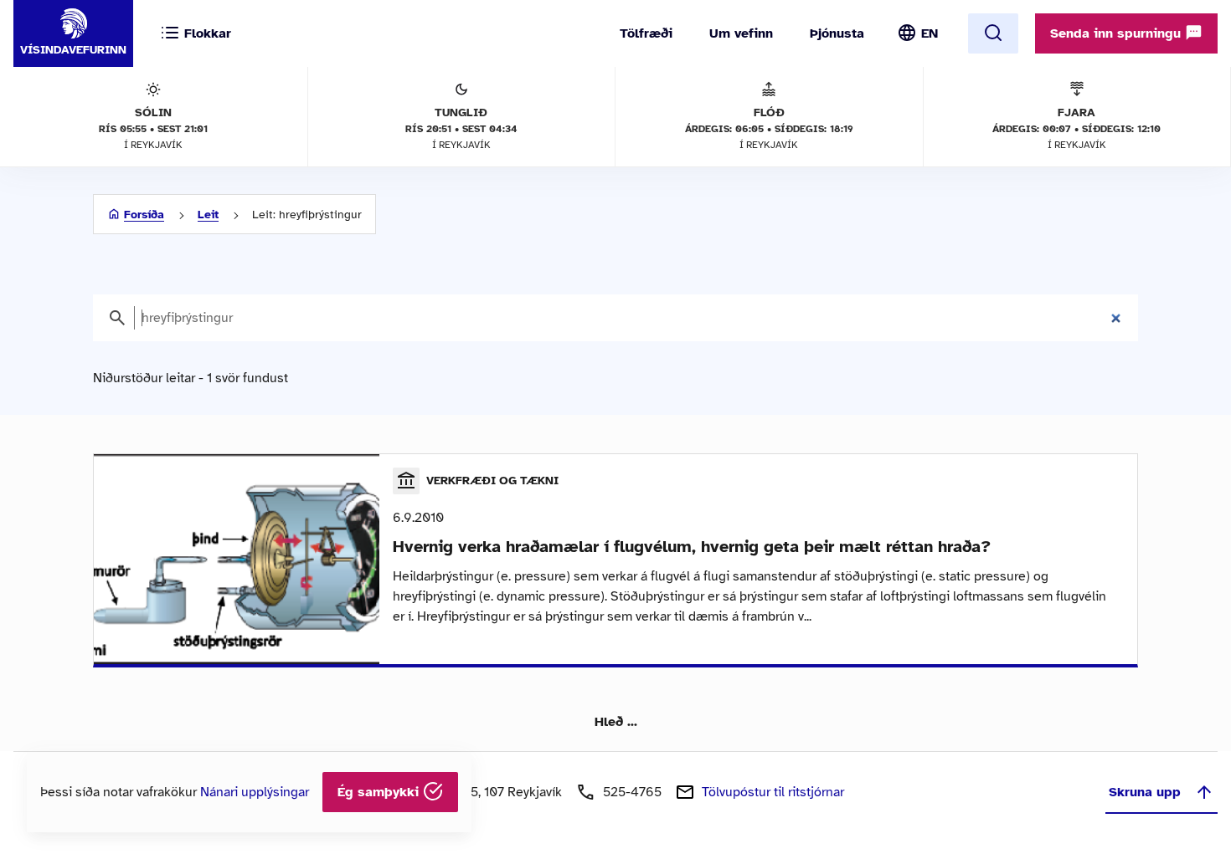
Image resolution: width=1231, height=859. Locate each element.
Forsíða (144, 214)
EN (929, 33)
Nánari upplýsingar (254, 792)
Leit (208, 214)
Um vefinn (741, 33)
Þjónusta (837, 33)
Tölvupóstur (773, 792)
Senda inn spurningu (1117, 33)
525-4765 (632, 792)
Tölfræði (646, 33)
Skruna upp (1145, 792)
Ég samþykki (380, 792)
